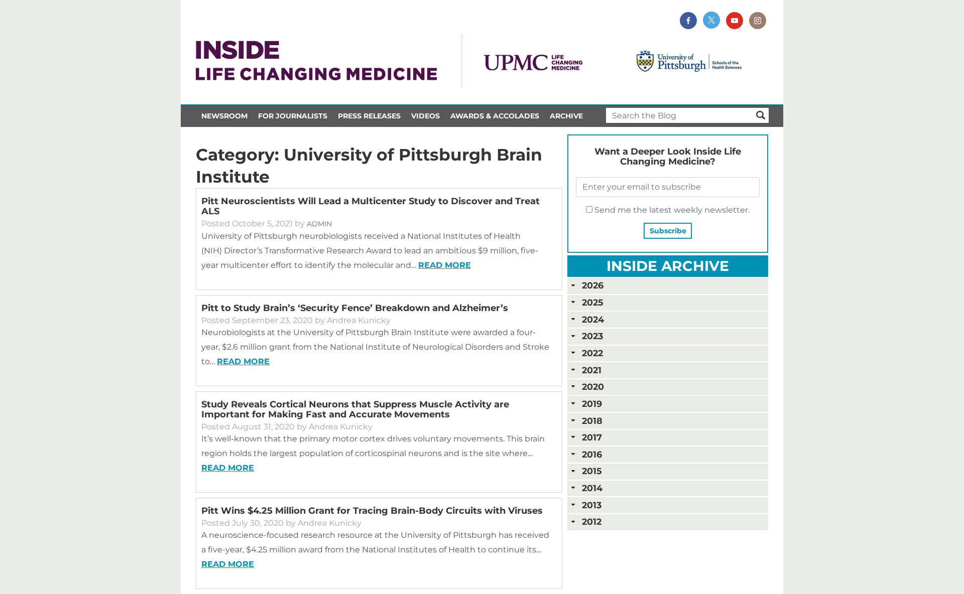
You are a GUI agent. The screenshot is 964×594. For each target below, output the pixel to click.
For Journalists (292, 115)
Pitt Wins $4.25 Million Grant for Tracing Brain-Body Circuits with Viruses (372, 510)
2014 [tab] (592, 488)
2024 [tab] (593, 319)
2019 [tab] (592, 403)
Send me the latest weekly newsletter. (671, 210)
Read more (444, 265)
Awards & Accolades (494, 115)
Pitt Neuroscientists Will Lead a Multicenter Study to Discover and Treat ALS (370, 206)
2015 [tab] (591, 471)
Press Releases (369, 115)
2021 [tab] (591, 370)
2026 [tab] (593, 285)
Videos (425, 115)
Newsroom (224, 115)
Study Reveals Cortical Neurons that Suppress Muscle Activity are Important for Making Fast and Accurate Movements (355, 409)
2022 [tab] (592, 353)
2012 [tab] (591, 521)
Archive (566, 115)
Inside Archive (668, 265)
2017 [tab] (592, 437)
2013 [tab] (591, 505)
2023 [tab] (592, 336)
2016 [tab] (592, 454)
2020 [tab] (593, 386)
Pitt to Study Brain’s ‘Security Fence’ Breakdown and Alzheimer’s (354, 308)
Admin (319, 223)
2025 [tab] (592, 302)
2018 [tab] (592, 420)
